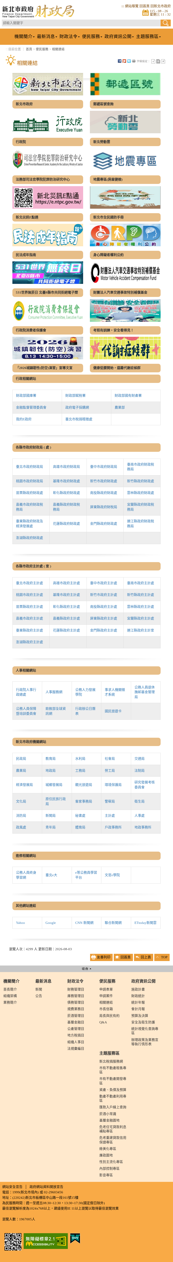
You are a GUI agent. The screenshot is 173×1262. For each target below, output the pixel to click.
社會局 (110, 758)
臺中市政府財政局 (103, 466)
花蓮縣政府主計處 (66, 630)
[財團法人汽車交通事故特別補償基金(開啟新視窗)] (125, 272)
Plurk (124, 61)
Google (51, 923)
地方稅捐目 (75, 1035)
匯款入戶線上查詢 (112, 1107)
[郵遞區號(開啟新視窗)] (125, 84)
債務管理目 (75, 1002)
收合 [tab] (86, 969)
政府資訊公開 (143, 981)
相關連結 (58, 49)
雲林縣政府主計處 (140, 606)
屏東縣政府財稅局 (103, 507)
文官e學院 (112, 875)
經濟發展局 (24, 785)
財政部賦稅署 (75, 395)
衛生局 (139, 801)
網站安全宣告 (12, 1187)
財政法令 (75, 981)
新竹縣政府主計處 (140, 595)
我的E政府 (24, 419)
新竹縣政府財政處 (140, 481)
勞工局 (110, 770)
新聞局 (51, 815)
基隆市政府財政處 (66, 481)
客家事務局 (83, 801)
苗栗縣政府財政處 (29, 493)
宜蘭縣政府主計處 (140, 618)
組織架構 (10, 996)
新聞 (38, 989)
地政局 (51, 770)
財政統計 (138, 996)
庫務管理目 (75, 996)
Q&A (103, 1022)
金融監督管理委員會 (31, 407)
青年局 (51, 827)
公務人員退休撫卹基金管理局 (144, 692)
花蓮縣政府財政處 (66, 523)
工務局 (80, 770)
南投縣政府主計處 (103, 606)
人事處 (139, 815)
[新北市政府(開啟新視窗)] (47, 84)
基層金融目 (75, 1022)
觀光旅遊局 (83, 785)
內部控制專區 (109, 1168)
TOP (164, 957)
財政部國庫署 (26, 395)
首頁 (29, 49)
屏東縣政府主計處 (103, 618)
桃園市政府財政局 (29, 481)
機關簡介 (11, 981)
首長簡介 (10, 989)
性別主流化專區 (111, 1162)
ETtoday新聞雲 (145, 923)
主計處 (110, 815)
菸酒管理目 (75, 1016)
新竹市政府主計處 (103, 595)
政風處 (21, 827)
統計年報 (138, 1002)
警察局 (110, 801)
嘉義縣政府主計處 (66, 618)
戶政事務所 (113, 827)
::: (122, 6)
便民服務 (42, 49)
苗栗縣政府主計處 (29, 606)
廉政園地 (106, 1155)
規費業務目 (75, 1009)
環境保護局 (113, 785)
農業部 (120, 407)
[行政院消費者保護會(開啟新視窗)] (47, 310)
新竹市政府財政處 (103, 481)
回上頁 (146, 957)
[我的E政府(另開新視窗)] (75, 1238)
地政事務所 (142, 827)
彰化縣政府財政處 (66, 493)
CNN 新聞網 (84, 923)
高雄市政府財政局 (66, 466)
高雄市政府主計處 (66, 583)
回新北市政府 (160, 6)
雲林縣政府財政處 (140, 493)
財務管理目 (75, 989)
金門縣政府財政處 (103, 523)
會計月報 (138, 1009)
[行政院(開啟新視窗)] (47, 122)
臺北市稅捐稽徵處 (78, 419)
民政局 (21, 758)
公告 (38, 996)
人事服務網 (54, 692)
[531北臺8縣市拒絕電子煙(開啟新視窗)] (47, 272)
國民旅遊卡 (113, 711)
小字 (153, 61)
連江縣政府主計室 (140, 630)
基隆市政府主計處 (66, 595)
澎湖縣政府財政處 (29, 538)
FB (119, 61)
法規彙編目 (75, 1048)
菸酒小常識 (107, 1114)
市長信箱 (106, 1009)
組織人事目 (75, 1042)
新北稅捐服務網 (111, 1061)
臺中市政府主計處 (103, 583)
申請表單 (106, 989)
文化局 (21, 801)
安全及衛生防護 (143, 1022)
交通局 (139, 758)
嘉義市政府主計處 (29, 618)
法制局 (139, 770)
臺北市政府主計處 (29, 583)
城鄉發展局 (54, 785)
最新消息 (43, 981)
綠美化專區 (107, 1149)
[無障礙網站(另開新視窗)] (46, 1240)
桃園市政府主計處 (29, 595)
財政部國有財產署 (128, 395)
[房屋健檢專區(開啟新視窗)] (125, 159)
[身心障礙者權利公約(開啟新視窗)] (125, 235)
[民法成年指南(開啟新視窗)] (47, 235)
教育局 (51, 758)
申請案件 (106, 996)
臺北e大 (51, 875)
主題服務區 (109, 1053)
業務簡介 (10, 1002)
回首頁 (144, 6)
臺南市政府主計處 (140, 583)
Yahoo (20, 923)
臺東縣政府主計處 (29, 630)
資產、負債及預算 (112, 1090)
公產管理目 (75, 1029)
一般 (158, 61)
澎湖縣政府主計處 (29, 642)
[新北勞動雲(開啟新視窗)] (125, 122)
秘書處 (80, 815)
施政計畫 (138, 989)
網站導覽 (132, 6)
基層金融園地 (109, 1120)
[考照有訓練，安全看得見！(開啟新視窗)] (125, 310)
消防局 (21, 815)
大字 (163, 61)
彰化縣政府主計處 (66, 606)
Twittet (129, 61)
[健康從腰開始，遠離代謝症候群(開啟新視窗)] (125, 348)
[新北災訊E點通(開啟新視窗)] (47, 197)
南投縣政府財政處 (103, 493)
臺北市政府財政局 (29, 466)
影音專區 (106, 1175)
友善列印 (134, 61)
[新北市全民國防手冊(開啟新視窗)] (125, 197)
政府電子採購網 (77, 407)
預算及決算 (139, 1016)
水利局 (80, 758)
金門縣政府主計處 (103, 630)
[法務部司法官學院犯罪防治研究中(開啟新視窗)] (47, 159)
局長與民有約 (109, 1016)
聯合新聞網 (113, 923)
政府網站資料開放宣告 (46, 1187)
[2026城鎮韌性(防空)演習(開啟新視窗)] (47, 348)
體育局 (80, 827)
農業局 (21, 770)
